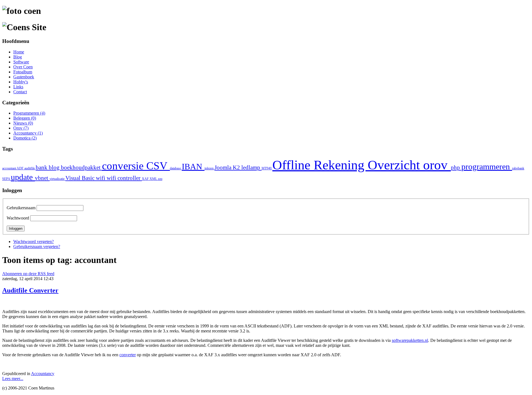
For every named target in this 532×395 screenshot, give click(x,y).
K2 (237, 167)
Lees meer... (12, 378)
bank (42, 167)
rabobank (518, 168)
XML (154, 179)
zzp (160, 179)
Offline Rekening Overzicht (347, 165)
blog (55, 167)
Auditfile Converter (30, 290)
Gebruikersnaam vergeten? (36, 246)
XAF (146, 179)
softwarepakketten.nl (410, 340)
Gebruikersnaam (21, 207)
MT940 (267, 168)
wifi (101, 178)
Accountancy (42, 373)
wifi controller (124, 178)
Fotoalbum (22, 71)
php (456, 167)
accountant (9, 168)
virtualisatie (57, 179)
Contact (20, 91)
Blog (17, 57)
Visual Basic (80, 178)
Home (18, 52)
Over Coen (23, 66)
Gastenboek (23, 76)
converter (127, 354)
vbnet (42, 178)
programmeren (486, 166)
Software (21, 62)
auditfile (30, 168)
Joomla (223, 167)
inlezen (209, 168)
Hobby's (20, 81)
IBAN (193, 166)
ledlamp (251, 167)
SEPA (6, 179)
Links (18, 86)
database (176, 168)
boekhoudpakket (81, 167)
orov (437, 165)
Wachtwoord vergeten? (33, 241)
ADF (20, 168)
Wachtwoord (18, 218)
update (23, 177)
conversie (124, 166)
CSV (158, 166)
